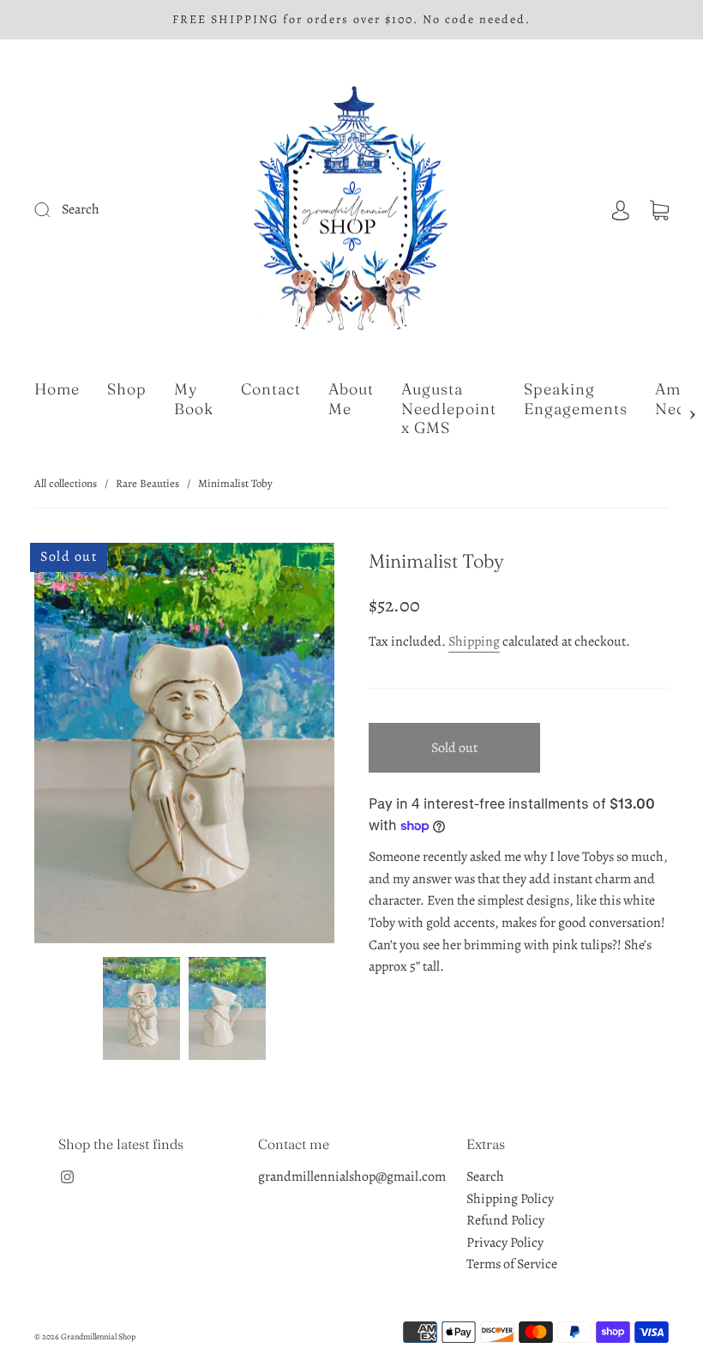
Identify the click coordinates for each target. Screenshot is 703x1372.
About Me (351, 399)
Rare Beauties (147, 483)
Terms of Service (511, 1264)
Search (485, 1176)
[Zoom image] (184, 746)
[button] (64, 746)
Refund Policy (505, 1220)
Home (57, 389)
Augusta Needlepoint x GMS (448, 408)
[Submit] (103, 210)
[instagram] (67, 1176)
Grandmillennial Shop (98, 1336)
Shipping (474, 641)
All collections (65, 483)
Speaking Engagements (576, 399)
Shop (127, 389)
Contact (271, 389)
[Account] (620, 209)
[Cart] (659, 209)
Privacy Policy (505, 1242)
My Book (193, 399)
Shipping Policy (510, 1198)
